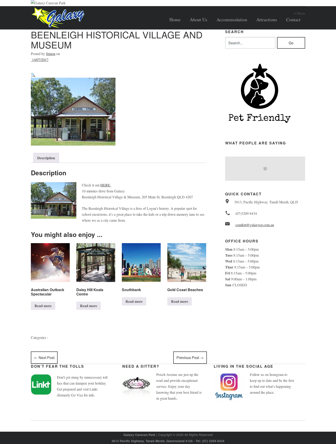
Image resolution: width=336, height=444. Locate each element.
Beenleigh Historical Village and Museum (117, 39)
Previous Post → (190, 357)
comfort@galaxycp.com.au (254, 224)
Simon (50, 53)
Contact (293, 19)
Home (175, 19)
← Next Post (44, 357)
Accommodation (231, 19)
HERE (105, 185)
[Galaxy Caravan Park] (86, 17)
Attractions (266, 19)
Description (46, 157)
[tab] (46, 158)
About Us (198, 19)
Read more (43, 305)
